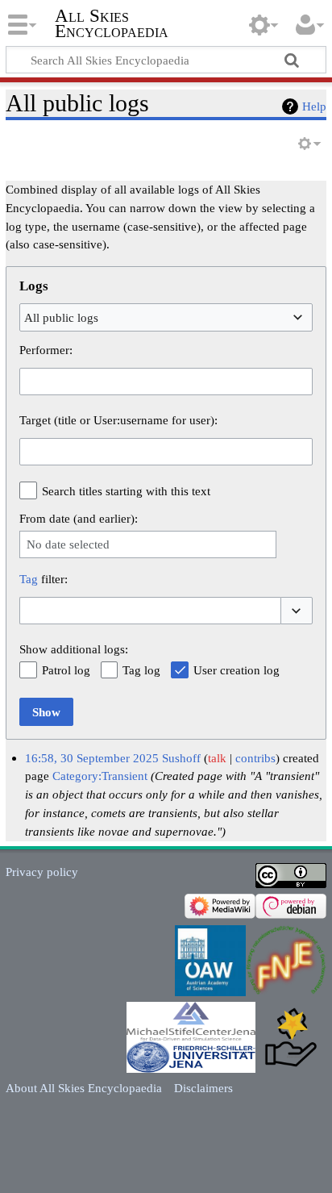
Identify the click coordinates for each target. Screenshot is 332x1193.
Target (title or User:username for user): (118, 420)
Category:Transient (99, 775)
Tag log (141, 670)
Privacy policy (42, 871)
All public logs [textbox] (61, 317)
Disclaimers (203, 1088)
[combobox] (166, 317)
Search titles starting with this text (126, 491)
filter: (43, 579)
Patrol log (66, 670)
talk (217, 758)
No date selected (68, 544)
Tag (28, 579)
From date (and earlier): (78, 518)
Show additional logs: (73, 649)
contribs (255, 758)
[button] (296, 611)
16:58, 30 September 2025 (92, 758)
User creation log (236, 670)
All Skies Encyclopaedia (111, 23)
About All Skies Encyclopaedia (84, 1088)
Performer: (46, 350)
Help (314, 106)
